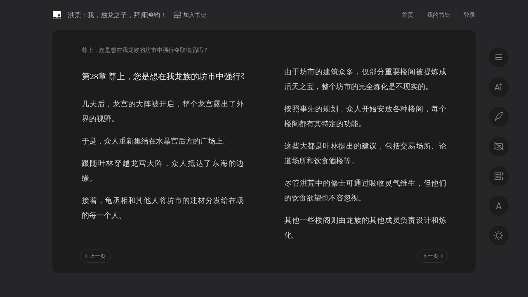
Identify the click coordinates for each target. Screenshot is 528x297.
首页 (407, 14)
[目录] (499, 57)
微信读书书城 (57, 15)
